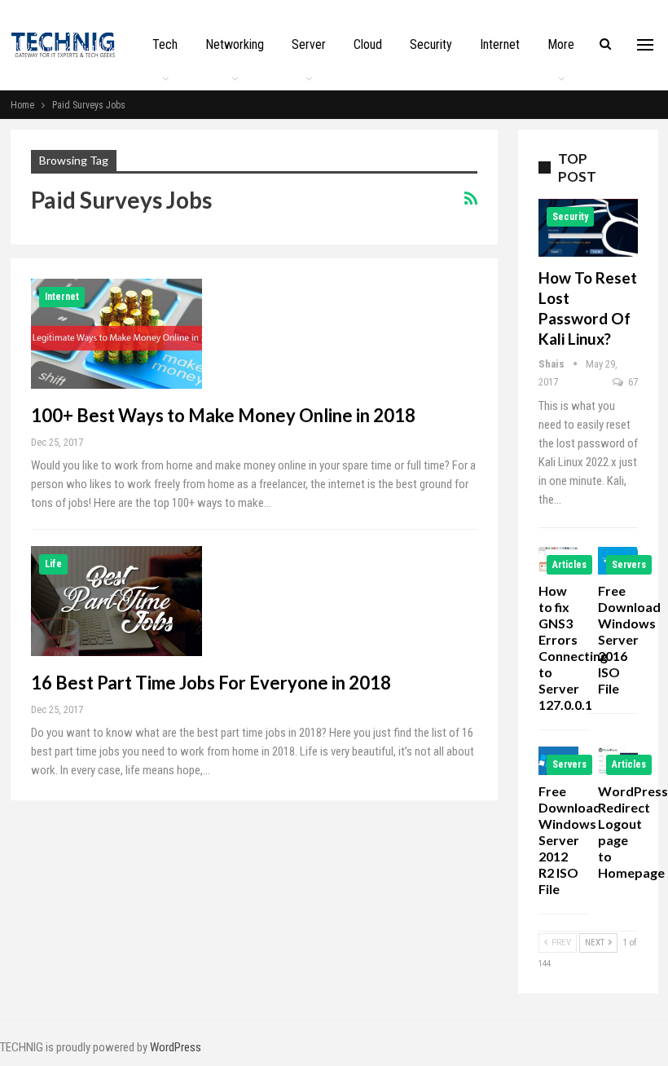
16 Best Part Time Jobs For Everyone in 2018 (211, 683)
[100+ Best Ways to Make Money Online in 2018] (116, 333)
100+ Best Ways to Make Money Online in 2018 (223, 415)
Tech (165, 44)
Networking (234, 44)
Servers (629, 564)
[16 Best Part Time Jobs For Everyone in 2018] (116, 600)
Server (309, 44)
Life (53, 564)
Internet (500, 44)
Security (431, 44)
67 (632, 382)
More (560, 44)
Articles (569, 564)
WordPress (175, 1047)
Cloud (368, 44)
